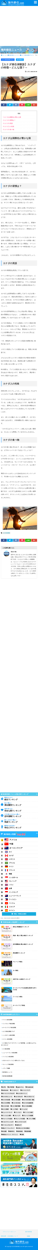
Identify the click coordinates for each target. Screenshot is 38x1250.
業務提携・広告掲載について (9, 1236)
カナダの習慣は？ (9, 120)
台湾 (10, 888)
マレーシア (13, 881)
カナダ (11, 855)
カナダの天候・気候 (29, 1099)
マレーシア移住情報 (8, 1064)
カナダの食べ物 (8, 129)
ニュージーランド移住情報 (9, 1053)
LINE (28, 105)
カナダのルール (30, 1096)
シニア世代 (15, 1109)
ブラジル (12, 863)
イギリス (12, 859)
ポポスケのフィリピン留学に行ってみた (13, 1060)
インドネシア (13, 892)
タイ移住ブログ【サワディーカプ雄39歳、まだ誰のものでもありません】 (18, 1044)
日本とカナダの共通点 (23, 1128)
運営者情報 (28, 1232)
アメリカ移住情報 (7, 1020)
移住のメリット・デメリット (10, 1134)
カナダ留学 (6, 1109)
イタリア (12, 907)
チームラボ (24, 1109)
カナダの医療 (16, 1099)
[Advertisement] (19, 26)
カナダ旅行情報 (16, 1106)
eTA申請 (11, 1087)
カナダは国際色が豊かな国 (12, 117)
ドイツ (11, 866)
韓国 (10, 874)
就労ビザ (19, 1125)
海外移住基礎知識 (7, 1076)
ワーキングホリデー (8, 1125)
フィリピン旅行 (29, 1112)
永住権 (4, 1131)
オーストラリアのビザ (8, 1093)
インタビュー (15, 1090)
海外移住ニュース (7, 1072)
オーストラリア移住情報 (9, 1027)
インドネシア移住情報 (8, 1023)
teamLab (30, 1087)
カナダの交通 (6, 1099)
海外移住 (20, 1131)
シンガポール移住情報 (8, 1035)
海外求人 (12, 1131)
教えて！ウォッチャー (8, 1128)
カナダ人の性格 (8, 126)
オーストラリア (16, 848)
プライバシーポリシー (9, 1232)
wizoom (5, 1090)
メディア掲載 (6, 1068)
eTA (4, 1087)
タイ (10, 852)
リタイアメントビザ (8, 1122)
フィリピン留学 (7, 1115)
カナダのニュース (7, 1096)
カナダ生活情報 (6, 533)
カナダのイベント (22, 1093)
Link (28, 1236)
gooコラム (21, 1087)
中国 (11, 844)
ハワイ (11, 885)
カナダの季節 (6, 1103)
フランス (12, 870)
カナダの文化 (16, 1103)
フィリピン (13, 899)
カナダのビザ (19, 1096)
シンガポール (13, 877)
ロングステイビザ (21, 1122)
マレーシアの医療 (28, 1115)
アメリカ (13, 839)
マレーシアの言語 (20, 1118)
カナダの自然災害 (28, 1103)
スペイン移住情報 (7, 1039)
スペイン (12, 910)
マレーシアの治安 (7, 1118)
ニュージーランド (15, 896)
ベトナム (12, 903)
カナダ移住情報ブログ (7, 59)
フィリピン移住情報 (8, 1056)
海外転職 (28, 1131)
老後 (22, 1134)
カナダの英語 (8, 123)
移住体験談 (20, 59)
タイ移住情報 (6, 1049)
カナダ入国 (6, 1106)
